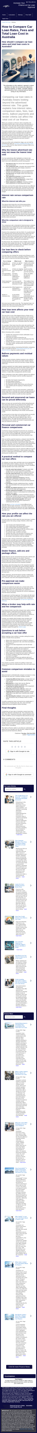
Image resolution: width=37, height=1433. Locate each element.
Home (4, 15)
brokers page (22, 627)
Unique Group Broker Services (11, 1402)
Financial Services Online (17, 1405)
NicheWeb (29, 1405)
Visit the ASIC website (26, 1429)
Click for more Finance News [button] (19, 1367)
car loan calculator (15, 504)
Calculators (12, 15)
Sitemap (20, 15)
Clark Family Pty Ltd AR (15, 1400)
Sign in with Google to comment (19, 774)
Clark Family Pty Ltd (16, 1407)
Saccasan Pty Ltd (27, 1400)
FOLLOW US (31, 2)
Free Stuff (28, 15)
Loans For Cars (6, 22)
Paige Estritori (31, 735)
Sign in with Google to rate (19, 751)
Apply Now (5, 18)
